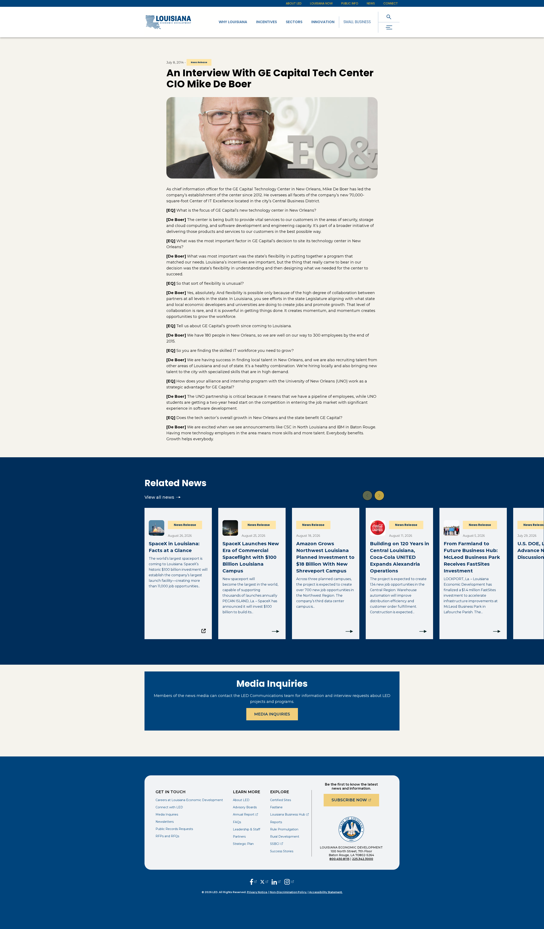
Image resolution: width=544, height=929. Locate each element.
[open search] (389, 17)
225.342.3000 (362, 859)
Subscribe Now (355, 799)
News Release (199, 62)
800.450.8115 (339, 859)
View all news (159, 497)
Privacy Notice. (257, 892)
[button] (367, 495)
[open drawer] (389, 27)
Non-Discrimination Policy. (288, 892)
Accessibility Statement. (326, 892)
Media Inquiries (272, 714)
